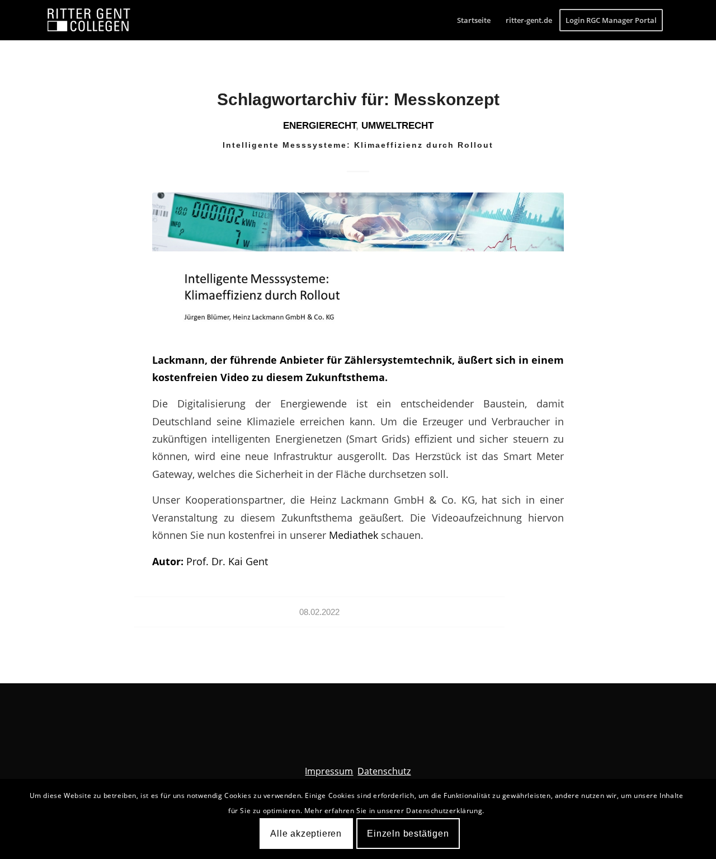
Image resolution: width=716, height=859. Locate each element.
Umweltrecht (397, 125)
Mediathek (355, 535)
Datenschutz (384, 771)
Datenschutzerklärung (444, 810)
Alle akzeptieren (306, 833)
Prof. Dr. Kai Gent (227, 561)
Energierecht (319, 125)
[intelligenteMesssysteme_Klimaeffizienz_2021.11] (358, 264)
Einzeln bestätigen (408, 833)
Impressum (329, 771)
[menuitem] (474, 20)
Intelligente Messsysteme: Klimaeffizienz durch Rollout (358, 144)
